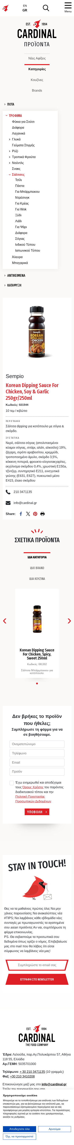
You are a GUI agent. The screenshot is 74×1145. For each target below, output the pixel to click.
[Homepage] (37, 28)
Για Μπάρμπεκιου (27, 191)
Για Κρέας (22, 203)
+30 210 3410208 (22, 1076)
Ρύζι (15, 151)
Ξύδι (18, 215)
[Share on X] (28, 514)
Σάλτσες (18, 174)
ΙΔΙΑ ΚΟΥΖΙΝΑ (37, 578)
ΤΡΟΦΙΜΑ (15, 115)
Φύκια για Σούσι (23, 121)
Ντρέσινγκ (22, 197)
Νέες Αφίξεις (37, 58)
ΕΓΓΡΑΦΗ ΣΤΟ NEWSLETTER (37, 979)
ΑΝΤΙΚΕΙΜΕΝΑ (16, 275)
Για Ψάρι (21, 227)
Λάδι (18, 221)
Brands (37, 90)
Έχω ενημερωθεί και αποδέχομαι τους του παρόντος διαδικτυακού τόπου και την (39, 792)
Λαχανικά (18, 133)
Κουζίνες (37, 80)
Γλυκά (16, 139)
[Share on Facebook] (21, 514)
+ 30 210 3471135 (32, 1071)
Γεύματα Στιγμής (23, 145)
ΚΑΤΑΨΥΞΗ (14, 285)
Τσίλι (18, 180)
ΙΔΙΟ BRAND (37, 568)
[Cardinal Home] (37, 1035)
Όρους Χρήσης (33, 787)
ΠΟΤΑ (10, 104)
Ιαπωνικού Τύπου (27, 250)
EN (25, 5)
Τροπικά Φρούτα (24, 157)
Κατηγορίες (37, 69)
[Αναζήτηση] (46, 8)
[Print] (42, 514)
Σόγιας (20, 238)
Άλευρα (17, 257)
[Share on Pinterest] (35, 514)
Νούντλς (18, 163)
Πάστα (19, 185)
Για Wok (20, 209)
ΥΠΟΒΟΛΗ (34, 811)
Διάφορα (18, 127)
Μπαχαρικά (20, 263)
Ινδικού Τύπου (25, 244)
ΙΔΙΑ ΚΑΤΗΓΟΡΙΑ (37, 557)
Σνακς (16, 168)
